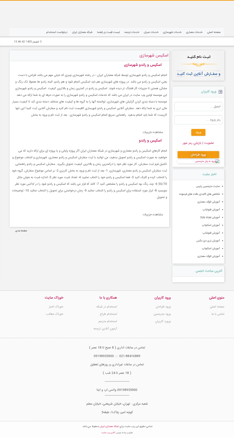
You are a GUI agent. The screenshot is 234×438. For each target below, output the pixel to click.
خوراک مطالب (54, 314)
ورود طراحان (163, 306)
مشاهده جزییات (153, 132)
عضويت (208, 143)
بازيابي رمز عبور (192, 143)
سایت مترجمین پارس (208, 186)
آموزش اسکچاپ (211, 225)
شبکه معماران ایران (109, 427)
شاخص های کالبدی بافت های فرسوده (199, 194)
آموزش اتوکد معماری (208, 202)
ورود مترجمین (162, 314)
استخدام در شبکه (106, 306)
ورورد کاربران (163, 321)
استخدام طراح (108, 314)
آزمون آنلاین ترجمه (105, 328)
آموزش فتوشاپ (211, 209)
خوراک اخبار (56, 306)
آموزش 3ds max (210, 217)
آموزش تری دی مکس (208, 240)
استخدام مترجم (107, 321)
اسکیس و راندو (150, 141)
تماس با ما (218, 314)
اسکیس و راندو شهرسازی (143, 65)
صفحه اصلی (217, 306)
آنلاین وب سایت (108, 432)
